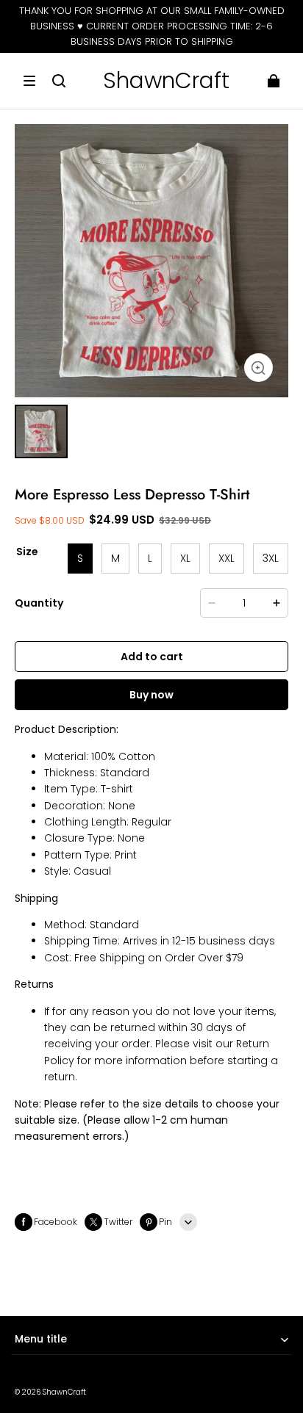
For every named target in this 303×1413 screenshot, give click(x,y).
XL (185, 558)
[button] (29, 80)
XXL (226, 558)
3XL (271, 558)
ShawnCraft (64, 1392)
